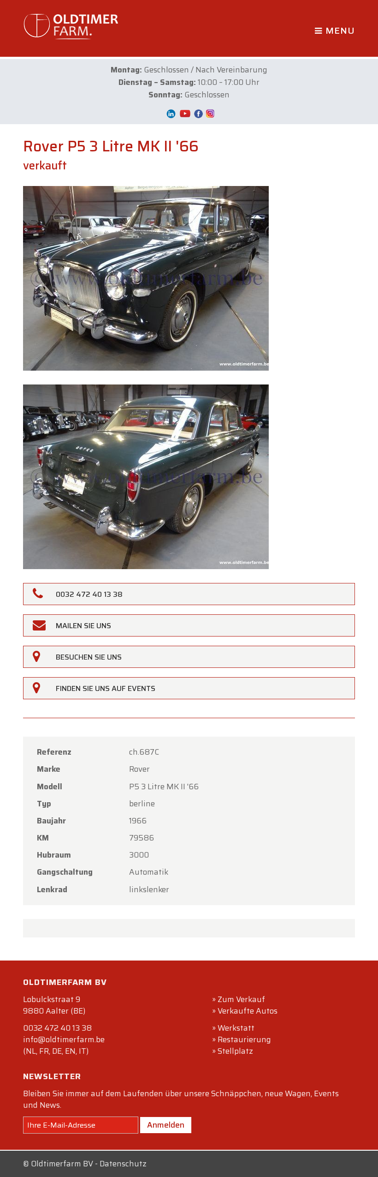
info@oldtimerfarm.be (64, 1039)
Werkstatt (236, 1028)
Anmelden (165, 1125)
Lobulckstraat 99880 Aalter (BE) (54, 1005)
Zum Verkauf (241, 999)
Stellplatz (235, 1051)
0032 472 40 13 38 (57, 1028)
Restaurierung (244, 1039)
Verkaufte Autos (248, 1011)
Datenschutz (123, 1164)
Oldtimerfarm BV (62, 1164)
